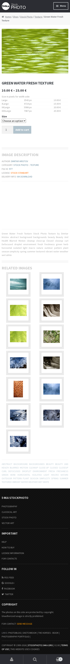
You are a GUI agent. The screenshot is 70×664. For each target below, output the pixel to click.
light (46, 474)
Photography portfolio (15, 636)
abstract (7, 464)
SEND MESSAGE (24, 623)
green (5, 474)
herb (12, 474)
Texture (38, 16)
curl (4, 471)
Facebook (9, 588)
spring (55, 478)
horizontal (24, 474)
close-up (44, 467)
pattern (17, 478)
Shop (15, 16)
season (34, 478)
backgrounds (37, 464)
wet (40, 481)
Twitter (9, 594)
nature (64, 474)
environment (40, 471)
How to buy (8, 547)
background (21, 464)
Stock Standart (20, 172)
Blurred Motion (19, 467)
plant (26, 478)
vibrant (16, 481)
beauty (50, 464)
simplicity (44, 478)
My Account (11, 659)
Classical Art (9, 512)
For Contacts (9, 558)
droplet (26, 471)
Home (8, 16)
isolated (37, 474)
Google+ (9, 582)
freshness (62, 471)
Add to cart (22, 129)
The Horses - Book (48, 632)
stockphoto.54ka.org (40, 645)
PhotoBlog (14, 632)
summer (64, 478)
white (46, 481)
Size (4, 116)
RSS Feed (9, 577)
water (24, 481)
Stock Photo (26, 16)
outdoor (7, 478)
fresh (52, 471)
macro (55, 474)
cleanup (33, 467)
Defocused (14, 471)
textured (7, 481)
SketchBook (30, 632)
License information (13, 553)
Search (35, 659)
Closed (54, 467)
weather (33, 481)
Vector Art (8, 523)
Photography (9, 506)
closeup (63, 467)
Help (4, 541)
